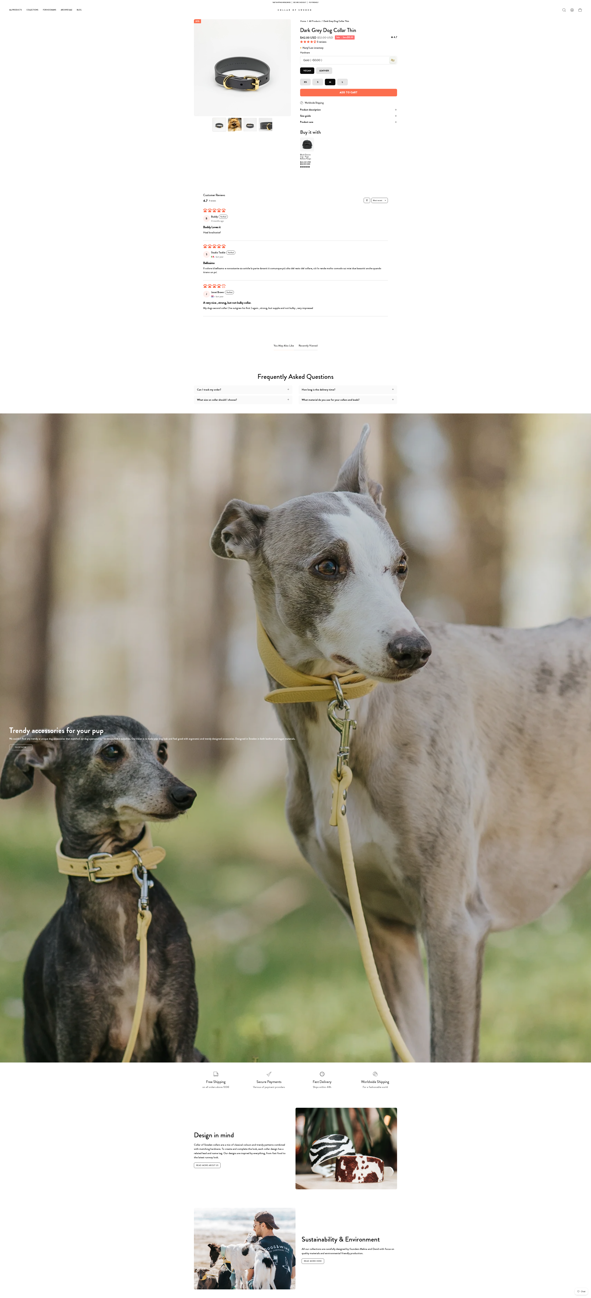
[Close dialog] (328, 616)
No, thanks (295, 671)
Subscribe (295, 664)
